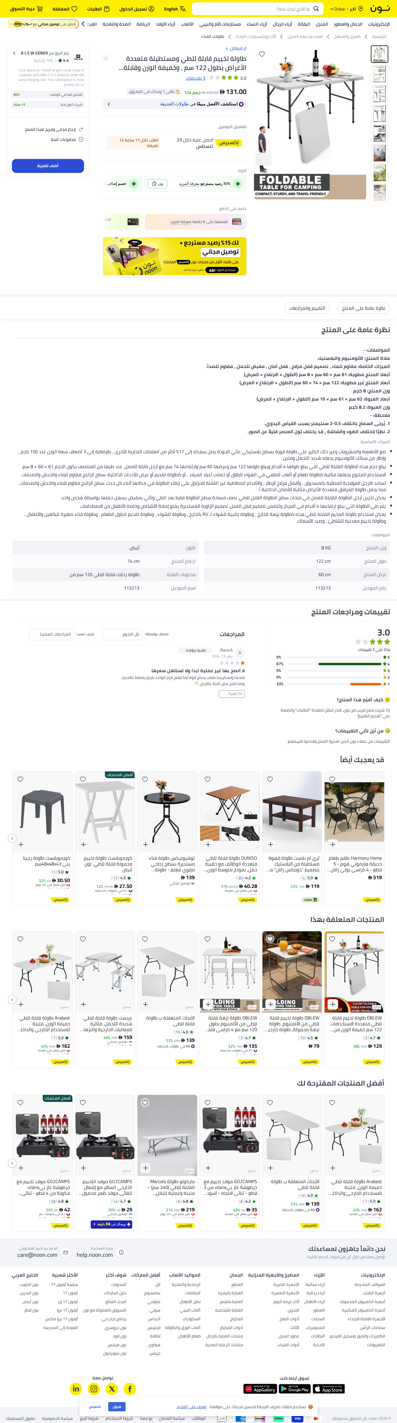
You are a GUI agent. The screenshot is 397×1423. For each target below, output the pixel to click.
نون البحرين (29, 1293)
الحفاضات (193, 1293)
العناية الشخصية (229, 1310)
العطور (319, 1310)
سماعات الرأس (372, 1328)
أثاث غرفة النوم (286, 1302)
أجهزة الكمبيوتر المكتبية (363, 1310)
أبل (157, 1285)
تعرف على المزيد (192, 1407)
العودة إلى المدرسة (60, 1328)
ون (160, 183)
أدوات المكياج (231, 1328)
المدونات (118, 1285)
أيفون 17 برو (67, 1310)
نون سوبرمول (114, 1354)
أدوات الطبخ (289, 1319)
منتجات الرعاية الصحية (224, 1345)
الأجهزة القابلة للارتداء (366, 1319)
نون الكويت (28, 1285)
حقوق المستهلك (20, 1418)
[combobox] (252, 9)
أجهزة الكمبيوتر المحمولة (362, 1302)
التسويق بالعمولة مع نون (104, 1310)
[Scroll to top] (15, 1405)
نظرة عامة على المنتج (363, 308)
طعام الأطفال (189, 1336)
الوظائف (199, 1419)
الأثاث (294, 1328)
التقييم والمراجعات (307, 308)
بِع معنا (146, 1419)
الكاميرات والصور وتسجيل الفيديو (357, 1336)
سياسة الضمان (172, 1419)
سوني (155, 1310)
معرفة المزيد (189, 183)
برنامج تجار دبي (113, 1319)
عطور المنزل (288, 1336)
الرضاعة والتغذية (186, 1285)
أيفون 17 (70, 1293)
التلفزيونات (376, 1345)
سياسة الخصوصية (57, 1419)
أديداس (154, 1319)
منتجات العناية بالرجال (224, 1336)
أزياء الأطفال (314, 1302)
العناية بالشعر (231, 1302)
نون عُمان (30, 1302)
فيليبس (153, 1328)
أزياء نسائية (315, 1285)
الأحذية (319, 1345)
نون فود (119, 1336)
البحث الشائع (115, 1302)
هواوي (154, 1345)
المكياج (236, 1319)
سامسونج (152, 1293)
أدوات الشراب (288, 1345)
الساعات (318, 1319)
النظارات (318, 1336)
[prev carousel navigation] (108, 184)
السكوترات (192, 1319)
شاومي (153, 1302)
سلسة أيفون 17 (64, 1285)
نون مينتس (117, 1345)
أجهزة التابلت (374, 1293)
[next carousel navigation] (258, 123)
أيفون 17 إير (68, 1302)
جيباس (154, 1354)
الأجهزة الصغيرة (285, 1293)
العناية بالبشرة (230, 1293)
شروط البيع (89, 1419)
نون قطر (31, 1310)
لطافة (155, 1336)
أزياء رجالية (316, 1293)
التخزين (293, 1310)
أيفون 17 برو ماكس (61, 1319)
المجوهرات (315, 1328)
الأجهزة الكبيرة (286, 1285)
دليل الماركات (115, 1293)
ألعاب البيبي (190, 1310)
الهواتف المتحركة (370, 1285)
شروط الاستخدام (119, 1419)
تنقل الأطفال (190, 1302)
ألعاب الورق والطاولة (183, 1328)
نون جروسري (115, 1328)
